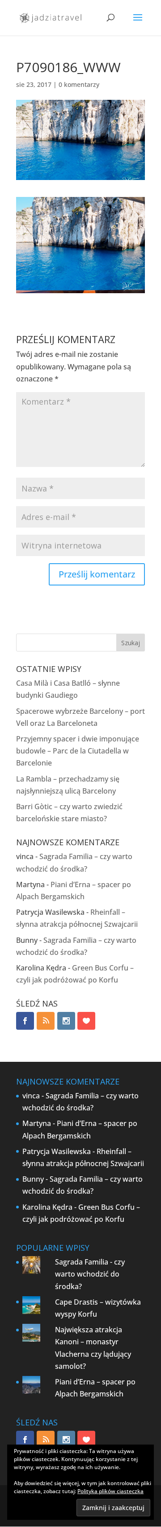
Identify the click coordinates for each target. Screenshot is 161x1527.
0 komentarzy (79, 84)
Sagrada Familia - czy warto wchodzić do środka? (90, 1274)
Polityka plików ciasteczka (110, 1491)
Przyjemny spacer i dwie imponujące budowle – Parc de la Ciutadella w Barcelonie (77, 751)
